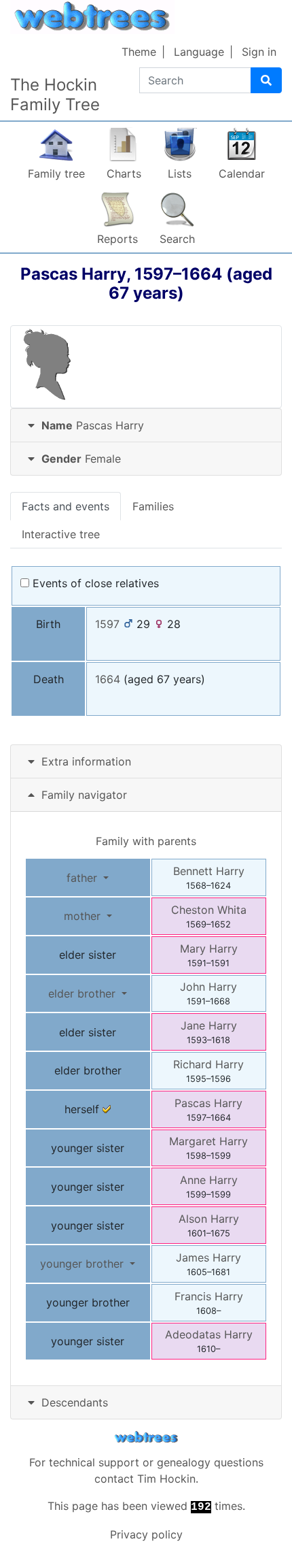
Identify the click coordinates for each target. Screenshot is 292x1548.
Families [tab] (153, 506)
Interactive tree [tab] (61, 534)
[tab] (146, 425)
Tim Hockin (166, 1478)
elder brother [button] (83, 993)
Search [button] (177, 239)
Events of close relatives (94, 583)
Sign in (259, 52)
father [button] (84, 878)
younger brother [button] (83, 1263)
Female (81, 458)
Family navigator (82, 795)
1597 (107, 624)
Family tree (56, 173)
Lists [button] (179, 173)
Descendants (74, 1402)
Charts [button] (124, 173)
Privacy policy (146, 1534)
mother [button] (84, 916)
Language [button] (199, 52)
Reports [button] (117, 239)
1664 (107, 679)
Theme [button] (139, 52)
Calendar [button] (242, 173)
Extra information (86, 761)
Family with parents (146, 841)
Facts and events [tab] (65, 506)
